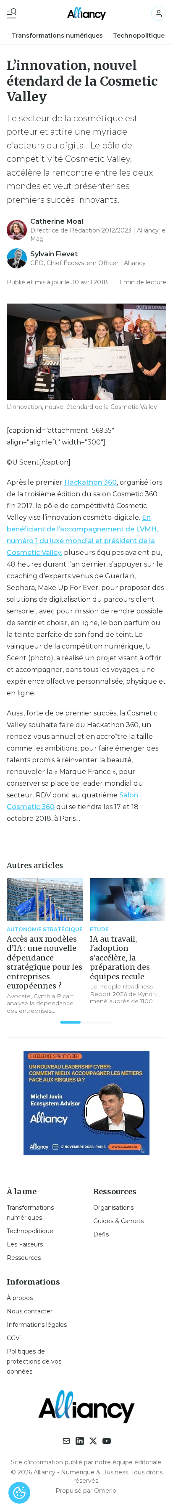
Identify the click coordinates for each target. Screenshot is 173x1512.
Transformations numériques (57, 35)
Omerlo (105, 1490)
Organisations (113, 1207)
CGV (13, 1338)
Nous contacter (29, 1311)
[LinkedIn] (80, 1441)
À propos (20, 1298)
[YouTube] (106, 1441)
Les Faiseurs (25, 1244)
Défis (101, 1234)
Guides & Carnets (118, 1221)
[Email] (66, 1441)
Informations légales (37, 1324)
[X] (93, 1441)
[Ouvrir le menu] (13, 13)
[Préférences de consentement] (19, 1493)
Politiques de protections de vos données (34, 1361)
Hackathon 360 (90, 482)
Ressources (24, 1258)
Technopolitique (139, 35)
